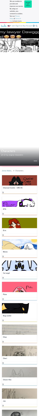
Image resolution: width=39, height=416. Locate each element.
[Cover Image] (19, 97)
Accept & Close (28, 4)
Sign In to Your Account (24, 26)
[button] (36, 26)
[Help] (34, 26)
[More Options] (35, 161)
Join (13, 26)
